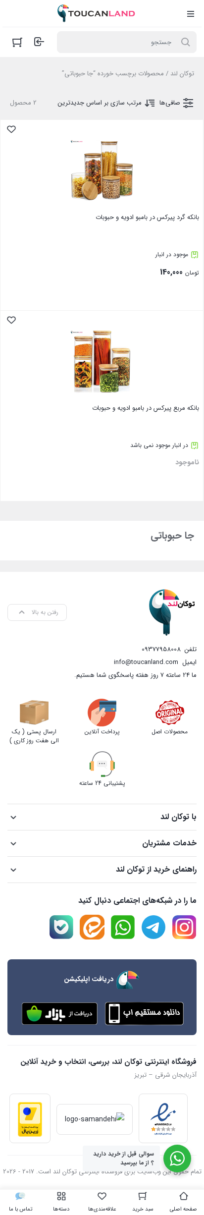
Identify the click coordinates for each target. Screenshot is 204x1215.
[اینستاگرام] (184, 927)
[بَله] (61, 927)
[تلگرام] (153, 927)
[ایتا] (92, 927)
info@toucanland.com (146, 662)
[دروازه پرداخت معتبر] (30, 1118)
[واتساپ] (122, 927)
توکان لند (182, 73)
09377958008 (161, 649)
